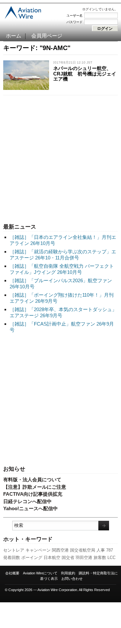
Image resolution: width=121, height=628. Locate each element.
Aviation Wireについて (40, 573)
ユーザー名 (74, 15)
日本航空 (52, 557)
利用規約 (68, 573)
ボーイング (31, 557)
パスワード (74, 22)
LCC (111, 557)
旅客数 (100, 557)
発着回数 (11, 557)
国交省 (68, 557)
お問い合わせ (72, 578)
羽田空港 (84, 557)
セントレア (13, 550)
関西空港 (60, 550)
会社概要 (12, 573)
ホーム (13, 36)
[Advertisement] (60, 158)
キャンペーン (38, 550)
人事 (100, 550)
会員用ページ (46, 36)
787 (109, 550)
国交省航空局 (82, 550)
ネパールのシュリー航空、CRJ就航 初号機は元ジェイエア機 (84, 73)
